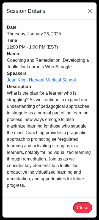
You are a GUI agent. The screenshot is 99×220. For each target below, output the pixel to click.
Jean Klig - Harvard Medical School (41, 80)
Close (83, 207)
